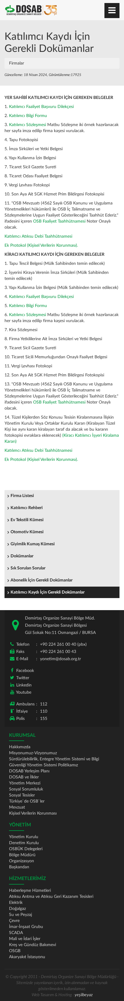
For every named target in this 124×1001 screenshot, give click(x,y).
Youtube (23, 692)
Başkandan (19, 867)
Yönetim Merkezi (24, 783)
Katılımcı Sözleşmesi (27, 125)
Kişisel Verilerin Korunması (33, 813)
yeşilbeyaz (84, 995)
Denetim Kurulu (24, 843)
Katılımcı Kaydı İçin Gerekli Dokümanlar (48, 592)
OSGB (14, 951)
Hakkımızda (19, 747)
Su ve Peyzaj (20, 915)
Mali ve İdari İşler (24, 939)
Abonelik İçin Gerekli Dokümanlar (42, 580)
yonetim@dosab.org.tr (60, 659)
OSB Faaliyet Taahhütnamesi (59, 221)
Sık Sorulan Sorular (28, 568)
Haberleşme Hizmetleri (30, 891)
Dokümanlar (22, 556)
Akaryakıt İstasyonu (27, 957)
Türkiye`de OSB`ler (27, 801)
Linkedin (24, 685)
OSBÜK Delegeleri (25, 849)
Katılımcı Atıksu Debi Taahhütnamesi (38, 236)
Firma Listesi (22, 496)
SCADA (16, 933)
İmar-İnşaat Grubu (26, 927)
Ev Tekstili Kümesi (27, 520)
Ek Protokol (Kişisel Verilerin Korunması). (41, 245)
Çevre (14, 921)
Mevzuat (17, 807)
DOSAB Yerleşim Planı (29, 771)
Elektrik (16, 903)
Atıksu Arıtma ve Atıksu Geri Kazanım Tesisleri (51, 897)
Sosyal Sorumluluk (26, 789)
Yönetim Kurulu (23, 837)
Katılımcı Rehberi (27, 508)
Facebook (25, 671)
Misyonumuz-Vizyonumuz (33, 753)
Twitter (22, 678)
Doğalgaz (17, 909)
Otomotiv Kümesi (27, 532)
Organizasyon (21, 861)
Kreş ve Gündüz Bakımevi (32, 945)
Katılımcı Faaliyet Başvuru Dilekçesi (41, 107)
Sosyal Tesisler (22, 795)
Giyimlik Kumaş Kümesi (33, 544)
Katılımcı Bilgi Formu (28, 116)
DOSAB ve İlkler (24, 777)
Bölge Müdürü (22, 855)
